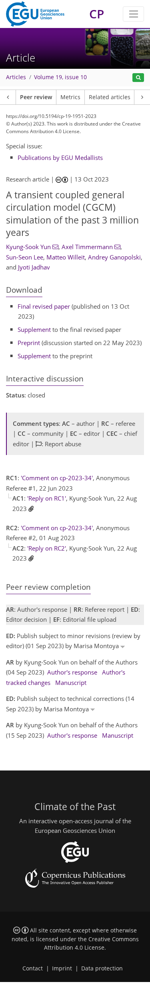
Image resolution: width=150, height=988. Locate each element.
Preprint (29, 343)
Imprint (62, 968)
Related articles (109, 97)
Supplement (34, 329)
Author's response (72, 672)
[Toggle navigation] (133, 14)
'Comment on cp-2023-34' (57, 478)
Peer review (36, 97)
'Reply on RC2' (46, 548)
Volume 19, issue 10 (60, 77)
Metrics (70, 97)
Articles (16, 77)
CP (96, 14)
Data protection (102, 968)
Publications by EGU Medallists (60, 158)
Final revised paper (44, 306)
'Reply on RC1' (46, 498)
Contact (32, 968)
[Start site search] (138, 77)
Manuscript (70, 683)
